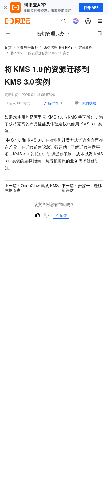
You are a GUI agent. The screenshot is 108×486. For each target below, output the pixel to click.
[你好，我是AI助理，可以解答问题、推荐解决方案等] (76, 21)
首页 (8, 47)
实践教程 (85, 47)
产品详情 (51, 102)
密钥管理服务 (27, 47)
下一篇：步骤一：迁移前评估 (82, 188)
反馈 (63, 215)
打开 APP (91, 7)
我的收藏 (89, 102)
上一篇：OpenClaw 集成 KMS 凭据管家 (32, 188)
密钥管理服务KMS (58, 47)
